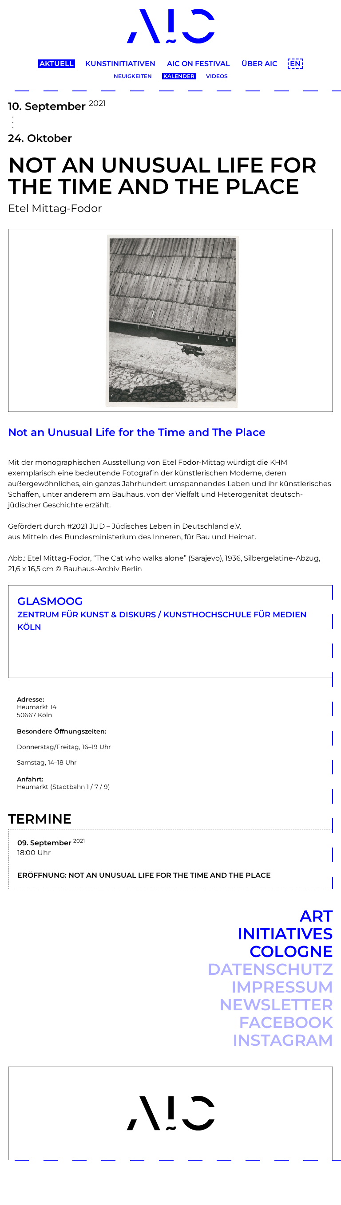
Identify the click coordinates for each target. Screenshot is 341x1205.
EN (295, 63)
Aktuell (57, 63)
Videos (217, 76)
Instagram (283, 1040)
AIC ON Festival (198, 63)
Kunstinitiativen (120, 63)
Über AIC (260, 63)
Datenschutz (270, 969)
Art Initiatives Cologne (285, 933)
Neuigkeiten (133, 76)
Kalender (178, 76)
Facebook (286, 1022)
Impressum (282, 987)
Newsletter (276, 1004)
